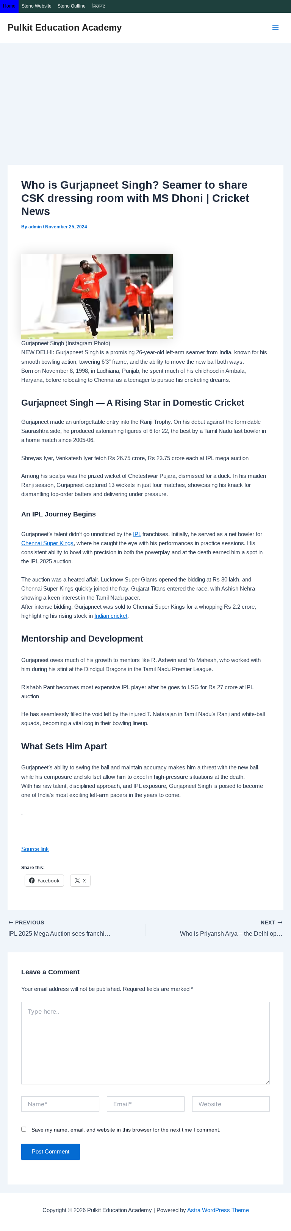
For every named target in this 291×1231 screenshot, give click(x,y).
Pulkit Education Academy (65, 28)
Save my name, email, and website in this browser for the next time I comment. (126, 1130)
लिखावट (98, 6)
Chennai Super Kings (47, 543)
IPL (137, 534)
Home (9, 6)
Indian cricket (110, 616)
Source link (35, 849)
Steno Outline (72, 6)
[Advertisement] (145, 100)
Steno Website (37, 6)
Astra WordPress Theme (218, 1210)
